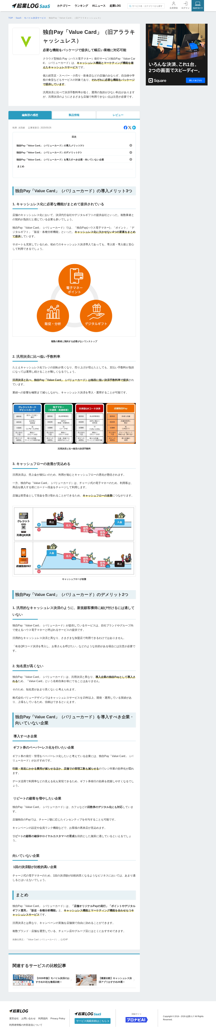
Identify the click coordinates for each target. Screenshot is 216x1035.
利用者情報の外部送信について (25, 1024)
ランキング (81, 5)
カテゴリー (64, 5)
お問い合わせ (28, 1018)
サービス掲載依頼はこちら (91, 1020)
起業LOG (115, 5)
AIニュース (99, 5)
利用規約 (43, 1018)
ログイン (185, 8)
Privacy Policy (57, 1018)
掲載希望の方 (198, 8)
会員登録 (174, 8)
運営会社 (14, 1018)
